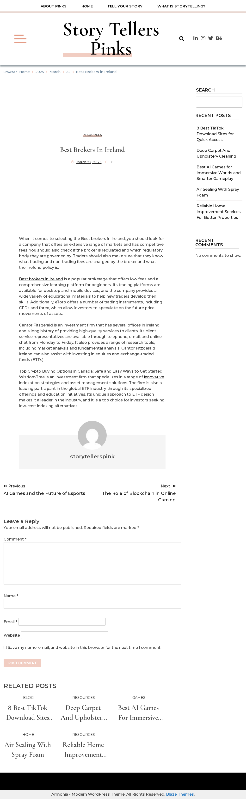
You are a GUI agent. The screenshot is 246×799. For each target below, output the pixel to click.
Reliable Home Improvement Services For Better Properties (219, 212)
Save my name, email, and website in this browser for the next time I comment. (84, 647)
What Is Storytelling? (181, 6)
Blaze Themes (180, 794)
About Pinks (54, 6)
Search (205, 90)
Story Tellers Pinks (111, 39)
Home (87, 6)
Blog (28, 697)
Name (11, 596)
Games (138, 697)
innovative (154, 377)
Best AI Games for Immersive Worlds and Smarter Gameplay (219, 173)
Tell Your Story (124, 6)
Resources (92, 135)
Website (12, 635)
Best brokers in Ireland (41, 279)
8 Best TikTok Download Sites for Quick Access (215, 134)
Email (10, 622)
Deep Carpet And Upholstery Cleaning (83, 712)
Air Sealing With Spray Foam (27, 749)
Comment (15, 539)
